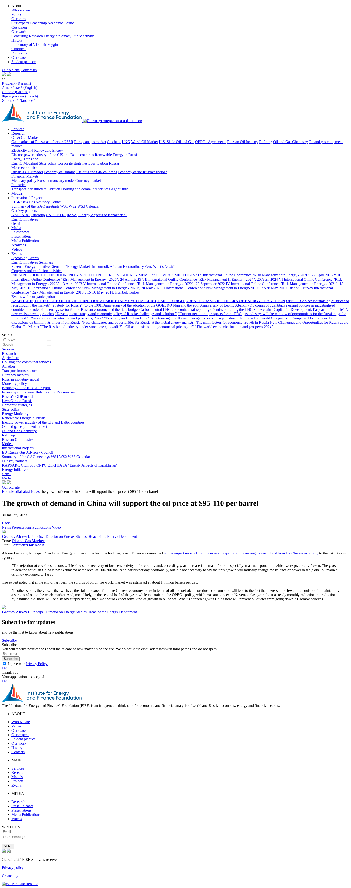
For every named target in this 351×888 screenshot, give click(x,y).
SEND (8, 846)
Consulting (19, 36)
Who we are (20, 10)
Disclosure (19, 53)
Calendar (93, 206)
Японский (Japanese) (18, 100)
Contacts (18, 752)
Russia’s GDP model (27, 172)
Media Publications (25, 241)
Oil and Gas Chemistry (290, 142)
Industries (18, 185)
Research (36, 36)
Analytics (18, 245)
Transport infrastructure (29, 189)
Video (56, 527)
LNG (126, 142)
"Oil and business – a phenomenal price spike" (159, 327)
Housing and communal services (85, 189)
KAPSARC (20, 215)
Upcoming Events (25, 258)
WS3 (81, 206)
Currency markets (88, 180)
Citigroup (38, 215)
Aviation (53, 189)
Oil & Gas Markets (25, 137)
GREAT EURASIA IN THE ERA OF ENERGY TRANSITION (235, 301)
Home (6, 492)
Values (16, 14)
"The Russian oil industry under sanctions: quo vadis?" (81, 327)
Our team (18, 19)
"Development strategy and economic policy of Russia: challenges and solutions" (116, 314)
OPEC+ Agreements (210, 142)
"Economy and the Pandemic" (127, 318)
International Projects (27, 198)
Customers (19, 27)
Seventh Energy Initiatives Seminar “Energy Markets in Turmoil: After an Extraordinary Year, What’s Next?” (93, 266)
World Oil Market (144, 142)
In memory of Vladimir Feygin (34, 45)
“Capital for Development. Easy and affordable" (308, 309)
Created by (10, 876)
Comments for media (27, 545)
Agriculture (119, 189)
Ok (4, 668)
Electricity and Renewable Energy (37, 150)
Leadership (38, 23)
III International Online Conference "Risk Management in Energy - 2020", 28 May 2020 (94, 288)
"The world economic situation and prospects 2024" (234, 327)
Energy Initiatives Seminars (32, 262)
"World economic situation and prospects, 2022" (66, 318)
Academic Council (62, 23)
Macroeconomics (24, 168)
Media (16, 228)
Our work (18, 32)
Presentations (21, 236)
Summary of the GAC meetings (35, 206)
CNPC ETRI (56, 215)
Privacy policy (13, 868)
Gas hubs (114, 142)
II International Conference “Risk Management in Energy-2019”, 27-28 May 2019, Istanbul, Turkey (237, 288)
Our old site (11, 70)
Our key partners (24, 211)
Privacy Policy (37, 664)
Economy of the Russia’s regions (142, 172)
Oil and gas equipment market (24, 427)
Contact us (29, 70)
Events (16, 254)
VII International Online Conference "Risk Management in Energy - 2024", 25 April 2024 (210, 279)
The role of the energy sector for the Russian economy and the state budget (82, 309)
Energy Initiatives (24, 219)
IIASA (72, 215)
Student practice (23, 62)
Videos (16, 249)
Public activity (83, 36)
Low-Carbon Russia (103, 163)
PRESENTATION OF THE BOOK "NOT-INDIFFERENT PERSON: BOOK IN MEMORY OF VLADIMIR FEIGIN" (104, 275)
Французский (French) (20, 96)
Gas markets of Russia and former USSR (42, 142)
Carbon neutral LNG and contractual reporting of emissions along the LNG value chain (205, 309)
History (17, 40)
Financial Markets (24, 176)
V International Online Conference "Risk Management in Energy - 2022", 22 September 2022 (154, 284)
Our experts (20, 23)
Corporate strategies (72, 163)
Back (6, 523)
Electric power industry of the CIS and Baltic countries (52, 155)
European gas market (90, 142)
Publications (41, 527)
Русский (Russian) (16, 83)
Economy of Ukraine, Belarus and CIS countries (80, 172)
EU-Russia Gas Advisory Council (37, 202)
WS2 (72, 206)
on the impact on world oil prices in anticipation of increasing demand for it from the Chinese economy (241, 553)
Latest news (20, 232)
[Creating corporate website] (20, 884)
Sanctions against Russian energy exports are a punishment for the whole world (210, 318)
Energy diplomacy (57, 36)
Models (17, 193)
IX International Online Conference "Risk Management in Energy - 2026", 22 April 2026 (265, 275)
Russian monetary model (55, 180)
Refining (265, 142)
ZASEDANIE (22, 301)
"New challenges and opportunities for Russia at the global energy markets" (138, 322)
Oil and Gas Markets (28, 541)
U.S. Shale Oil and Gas (176, 142)
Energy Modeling (24, 163)
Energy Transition (24, 159)
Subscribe (9, 640)
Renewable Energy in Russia (116, 155)
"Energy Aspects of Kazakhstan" (102, 215)
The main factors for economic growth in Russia (232, 322)
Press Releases (22, 806)
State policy (48, 163)
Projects (17, 781)
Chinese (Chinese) (16, 92)
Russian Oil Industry (242, 142)
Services (17, 129)
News (6, 527)
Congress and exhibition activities (36, 271)
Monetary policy (23, 180)
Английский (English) (19, 88)
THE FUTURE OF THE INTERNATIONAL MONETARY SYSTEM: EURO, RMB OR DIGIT (109, 301)
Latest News (30, 492)
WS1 (64, 206)
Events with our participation (33, 297)
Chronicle (18, 49)
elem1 (16, 223)
